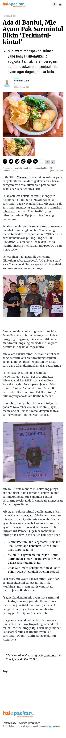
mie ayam (9, 211)
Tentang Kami (9, 723)
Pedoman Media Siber (28, 723)
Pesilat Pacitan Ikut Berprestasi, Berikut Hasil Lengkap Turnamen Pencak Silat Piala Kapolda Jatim (34, 545)
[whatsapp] (17, 161)
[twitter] (11, 161)
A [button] (47, 161)
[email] (29, 161)
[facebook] (5, 161)
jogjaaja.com (48, 655)
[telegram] (23, 161)
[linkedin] (35, 161)
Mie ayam (23, 177)
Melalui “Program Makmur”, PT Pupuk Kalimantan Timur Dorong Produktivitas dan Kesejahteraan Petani (34, 558)
